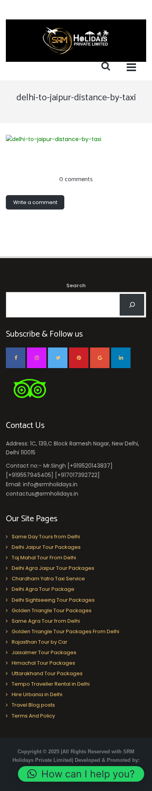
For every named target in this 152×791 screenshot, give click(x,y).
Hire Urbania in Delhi (37, 694)
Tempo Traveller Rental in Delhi (51, 684)
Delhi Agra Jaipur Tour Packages (53, 568)
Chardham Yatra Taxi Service (48, 578)
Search (76, 285)
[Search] (132, 305)
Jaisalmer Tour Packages (44, 652)
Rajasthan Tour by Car (39, 642)
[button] (81, 774)
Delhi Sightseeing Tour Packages (53, 600)
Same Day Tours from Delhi (46, 536)
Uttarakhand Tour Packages (47, 673)
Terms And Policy (33, 715)
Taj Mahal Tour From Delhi (44, 557)
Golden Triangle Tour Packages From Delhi (65, 631)
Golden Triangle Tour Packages (52, 610)
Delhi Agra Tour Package (43, 589)
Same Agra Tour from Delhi (46, 621)
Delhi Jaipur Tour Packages (46, 547)
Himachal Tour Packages (43, 663)
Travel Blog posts (33, 705)
